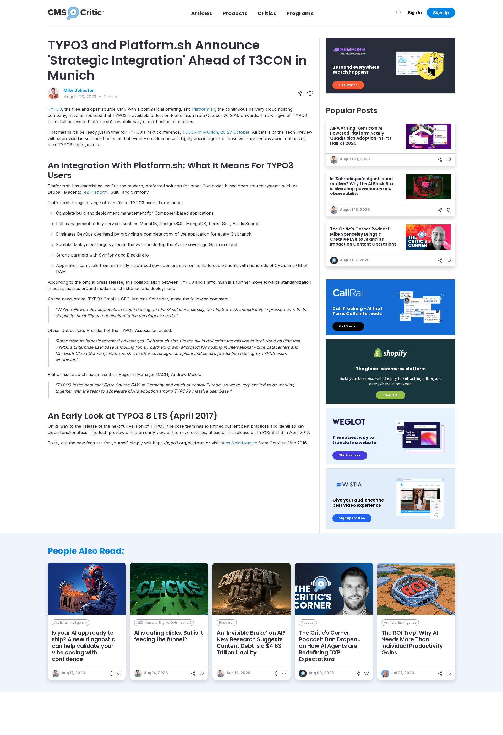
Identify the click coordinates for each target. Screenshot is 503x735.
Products (235, 13)
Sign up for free (352, 518)
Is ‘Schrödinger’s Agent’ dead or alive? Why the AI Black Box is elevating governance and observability (361, 186)
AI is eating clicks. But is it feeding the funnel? (168, 636)
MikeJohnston (79, 90)
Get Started (348, 85)
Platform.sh (203, 109)
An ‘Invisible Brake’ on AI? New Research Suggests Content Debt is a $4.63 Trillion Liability (251, 642)
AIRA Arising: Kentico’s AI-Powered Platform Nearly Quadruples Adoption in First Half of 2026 (360, 135)
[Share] (300, 93)
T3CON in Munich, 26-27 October (215, 132)
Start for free (349, 455)
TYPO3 (55, 109)
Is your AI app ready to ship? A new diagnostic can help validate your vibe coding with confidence (83, 646)
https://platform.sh (238, 443)
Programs (300, 13)
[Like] (310, 93)
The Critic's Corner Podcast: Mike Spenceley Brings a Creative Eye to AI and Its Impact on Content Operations (363, 236)
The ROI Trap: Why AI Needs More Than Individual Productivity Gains (412, 642)
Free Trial (390, 395)
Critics (267, 13)
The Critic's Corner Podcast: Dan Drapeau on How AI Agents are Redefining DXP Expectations (330, 646)
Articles (201, 13)
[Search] (398, 13)
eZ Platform (96, 192)
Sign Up (441, 12)
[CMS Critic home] (76, 12)
